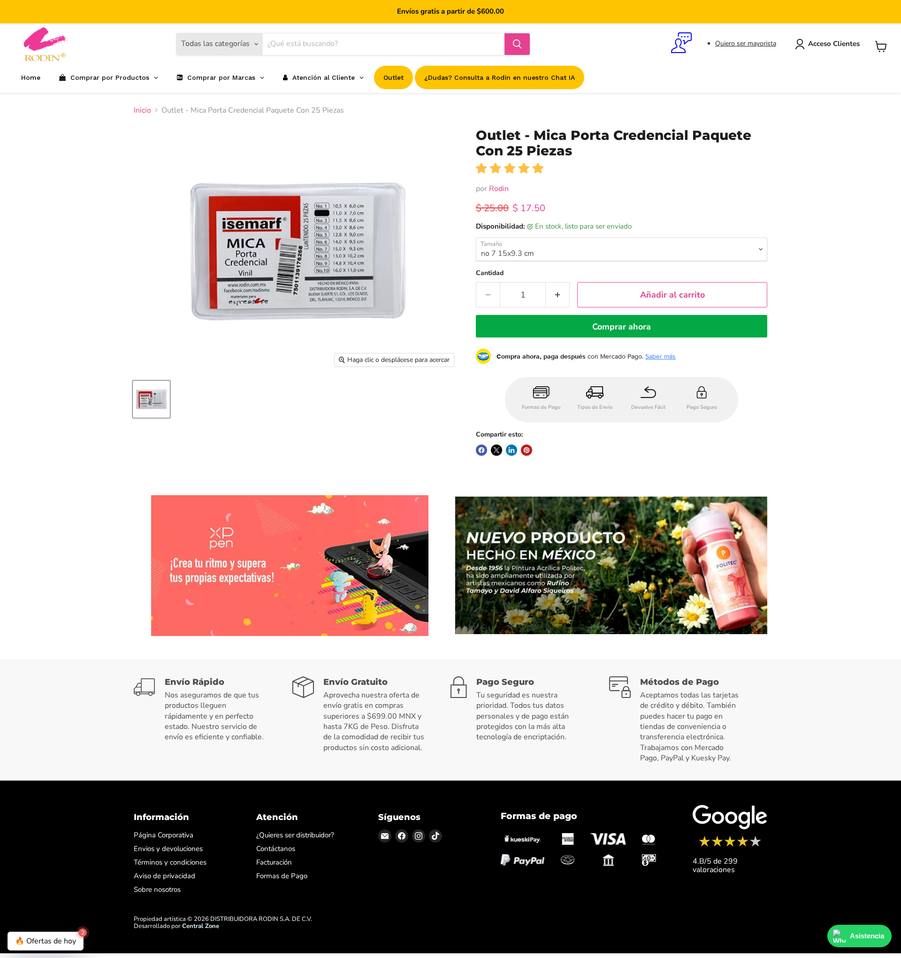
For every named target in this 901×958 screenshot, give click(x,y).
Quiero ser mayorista (745, 43)
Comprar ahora (621, 326)
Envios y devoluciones (168, 848)
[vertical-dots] (730, 845)
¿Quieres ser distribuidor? (295, 835)
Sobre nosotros (157, 889)
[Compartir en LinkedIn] (511, 450)
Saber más (660, 356)
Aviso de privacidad (164, 876)
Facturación (274, 862)
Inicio (142, 110)
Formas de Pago (281, 876)
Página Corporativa (163, 835)
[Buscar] (517, 44)
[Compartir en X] (496, 450)
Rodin (499, 189)
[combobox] (383, 44)
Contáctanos (275, 848)
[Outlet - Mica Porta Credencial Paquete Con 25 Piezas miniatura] (151, 399)
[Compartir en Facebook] (481, 450)
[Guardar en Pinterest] (526, 450)
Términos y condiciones (170, 862)
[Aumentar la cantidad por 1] (558, 295)
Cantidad (490, 273)
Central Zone (200, 926)
